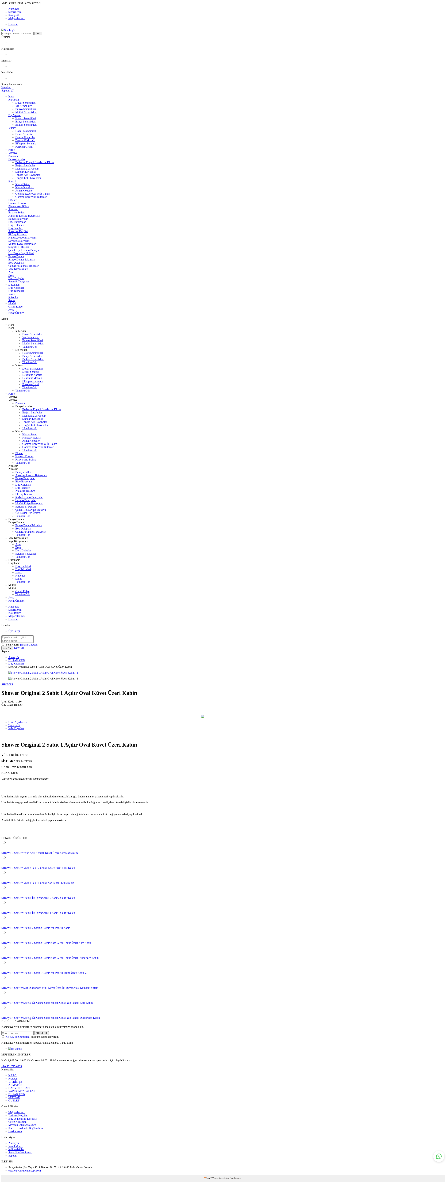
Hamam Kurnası (17, 203)
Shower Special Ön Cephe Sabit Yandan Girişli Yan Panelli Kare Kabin (53, 1002)
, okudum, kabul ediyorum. (32, 1036)
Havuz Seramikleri (25, 118)
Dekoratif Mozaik (25, 140)
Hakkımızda (15, 1131)
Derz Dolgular (16, 278)
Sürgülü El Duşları (18, 246)
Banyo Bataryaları (18, 218)
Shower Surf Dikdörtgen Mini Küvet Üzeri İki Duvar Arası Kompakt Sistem (56, 987)
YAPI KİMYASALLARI (22, 1091)
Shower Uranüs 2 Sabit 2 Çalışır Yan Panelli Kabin (42, 927)
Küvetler (13, 297)
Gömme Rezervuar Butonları (31, 196)
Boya (11, 275)
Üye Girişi (14, 630)
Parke (11, 149)
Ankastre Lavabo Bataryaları (24, 215)
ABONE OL (41, 1033)
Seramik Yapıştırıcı (18, 281)
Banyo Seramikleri (25, 108)
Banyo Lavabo (16, 159)
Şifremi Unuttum (29, 644)
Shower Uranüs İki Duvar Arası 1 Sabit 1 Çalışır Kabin (44, 912)
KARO (12, 1075)
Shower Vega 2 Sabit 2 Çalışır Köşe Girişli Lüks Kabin (44, 867)
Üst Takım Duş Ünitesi (21, 253)
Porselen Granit (23, 146)
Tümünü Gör (29, 346)
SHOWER (7, 684)
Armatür (13, 209)
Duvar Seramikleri (25, 102)
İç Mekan (13, 99)
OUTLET (14, 1100)
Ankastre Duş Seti (18, 231)
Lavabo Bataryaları (18, 240)
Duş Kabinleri (16, 287)
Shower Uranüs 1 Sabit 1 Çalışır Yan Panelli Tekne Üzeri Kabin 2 (50, 972)
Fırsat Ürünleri (16, 312)
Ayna (11, 309)
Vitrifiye (12, 152)
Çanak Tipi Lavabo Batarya (23, 250)
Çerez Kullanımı (17, 1121)
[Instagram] (15, 1048)
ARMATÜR (15, 1084)
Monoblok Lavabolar (27, 168)
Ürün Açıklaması (17, 722)
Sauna (11, 300)
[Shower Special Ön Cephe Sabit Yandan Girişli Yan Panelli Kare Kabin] (7, 999)
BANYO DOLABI (19, 1087)
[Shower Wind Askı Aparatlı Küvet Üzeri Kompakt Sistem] (7, 849)
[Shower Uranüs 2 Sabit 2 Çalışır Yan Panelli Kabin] (7, 924)
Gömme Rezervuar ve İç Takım (32, 193)
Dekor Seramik (23, 134)
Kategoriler (14, 15)
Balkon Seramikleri (26, 124)
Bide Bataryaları (17, 221)
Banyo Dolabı (16, 256)
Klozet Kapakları (24, 187)
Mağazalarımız (16, 18)
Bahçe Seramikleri (25, 121)
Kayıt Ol (19, 647)
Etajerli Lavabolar (25, 165)
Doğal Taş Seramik (25, 130)
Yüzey (12, 127)
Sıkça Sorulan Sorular (20, 1152)
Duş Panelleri (15, 228)
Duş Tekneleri (16, 290)
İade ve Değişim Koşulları (22, 1118)
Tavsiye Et (14, 725)
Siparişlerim (14, 11)
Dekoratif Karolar (25, 137)
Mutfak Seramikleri (26, 112)
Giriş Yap (7, 648)
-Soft (207, 1178)
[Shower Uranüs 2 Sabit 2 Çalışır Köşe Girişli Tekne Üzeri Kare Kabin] (7, 939)
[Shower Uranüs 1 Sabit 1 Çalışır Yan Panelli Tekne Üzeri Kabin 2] (7, 969)
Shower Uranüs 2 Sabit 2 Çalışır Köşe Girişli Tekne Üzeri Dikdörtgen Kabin (56, 957)
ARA (38, 33)
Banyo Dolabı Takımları (21, 259)
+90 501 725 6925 (11, 1066)
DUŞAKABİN (16, 660)
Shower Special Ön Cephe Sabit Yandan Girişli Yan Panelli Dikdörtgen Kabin (57, 1017)
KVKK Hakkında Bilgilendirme (26, 1128)
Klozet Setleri (22, 184)
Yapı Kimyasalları (18, 268)
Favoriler (13, 24)
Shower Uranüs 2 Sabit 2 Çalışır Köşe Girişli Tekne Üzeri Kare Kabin (52, 942)
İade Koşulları (16, 728)
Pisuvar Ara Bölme (18, 206)
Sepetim (12, 1155)
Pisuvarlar (13, 156)
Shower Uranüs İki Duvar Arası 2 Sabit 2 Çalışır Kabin (44, 897)
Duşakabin (14, 284)
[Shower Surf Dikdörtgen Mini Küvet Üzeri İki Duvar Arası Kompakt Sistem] (7, 984)
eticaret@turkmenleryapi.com (24, 1170)
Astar (11, 272)
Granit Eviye (15, 306)
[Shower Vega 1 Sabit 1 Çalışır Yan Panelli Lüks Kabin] (7, 879)
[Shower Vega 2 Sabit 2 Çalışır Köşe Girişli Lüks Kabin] (7, 864)
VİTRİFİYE (15, 1081)
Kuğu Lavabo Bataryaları (22, 237)
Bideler (12, 199)
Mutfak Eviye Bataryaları (22, 243)
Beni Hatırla (13, 644)
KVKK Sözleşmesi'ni (17, 1036)
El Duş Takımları (17, 234)
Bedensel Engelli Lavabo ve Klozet (34, 162)
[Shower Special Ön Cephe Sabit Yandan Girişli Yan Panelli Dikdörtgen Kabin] (7, 1014)
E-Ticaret (214, 1178)
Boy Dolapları (16, 262)
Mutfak (12, 303)
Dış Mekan (14, 115)
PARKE (13, 1078)
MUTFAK (14, 1097)
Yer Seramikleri (23, 105)
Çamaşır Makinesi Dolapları (23, 265)
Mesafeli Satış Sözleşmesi (22, 1124)
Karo (11, 96)
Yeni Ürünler (15, 1146)
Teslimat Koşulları (18, 1115)
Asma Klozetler (24, 190)
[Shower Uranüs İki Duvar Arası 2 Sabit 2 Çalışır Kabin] (7, 894)
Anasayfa (13, 657)
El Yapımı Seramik (25, 143)
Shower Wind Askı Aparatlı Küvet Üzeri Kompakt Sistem (46, 852)
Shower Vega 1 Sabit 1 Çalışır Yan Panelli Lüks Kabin (44, 882)
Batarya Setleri (16, 212)
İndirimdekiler (16, 1149)
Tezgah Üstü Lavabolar (28, 177)
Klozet (12, 181)
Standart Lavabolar (25, 171)
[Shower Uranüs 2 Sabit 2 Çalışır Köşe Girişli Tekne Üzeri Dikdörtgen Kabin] (7, 954)
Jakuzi (11, 294)
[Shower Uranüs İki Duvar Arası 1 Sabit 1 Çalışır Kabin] (7, 909)
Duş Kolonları (16, 225)
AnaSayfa (13, 8)
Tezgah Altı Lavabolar (27, 174)
